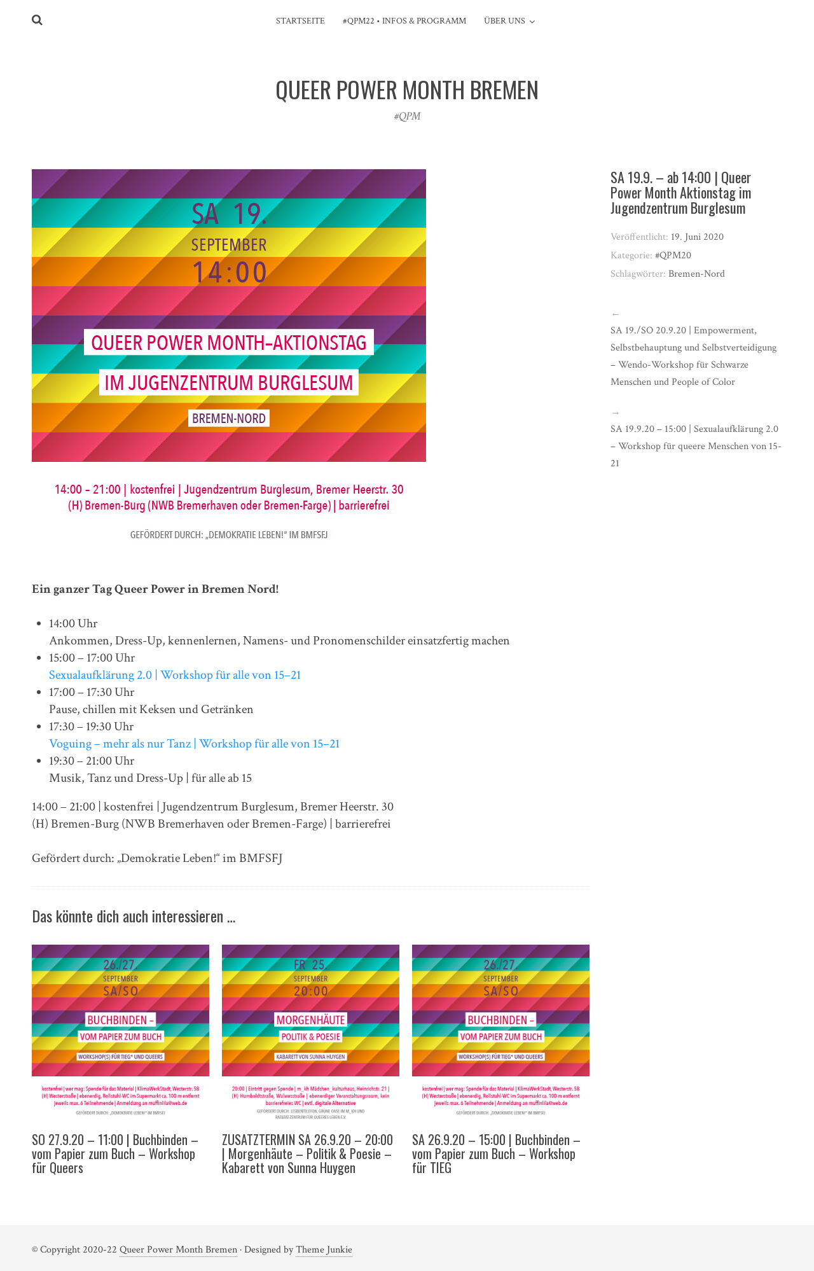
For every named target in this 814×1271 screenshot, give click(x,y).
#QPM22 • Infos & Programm (404, 21)
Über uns (504, 21)
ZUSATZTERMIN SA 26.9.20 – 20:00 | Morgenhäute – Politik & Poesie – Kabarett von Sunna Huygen (307, 1153)
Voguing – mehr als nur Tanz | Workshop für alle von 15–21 (194, 743)
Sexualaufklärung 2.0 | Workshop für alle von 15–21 (175, 675)
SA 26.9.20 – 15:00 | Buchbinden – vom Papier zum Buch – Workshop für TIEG (496, 1153)
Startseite (300, 21)
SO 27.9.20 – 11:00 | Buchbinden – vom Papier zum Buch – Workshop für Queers (115, 1153)
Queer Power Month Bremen (178, 1249)
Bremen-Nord (696, 274)
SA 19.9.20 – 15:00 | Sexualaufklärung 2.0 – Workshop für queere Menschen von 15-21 (696, 446)
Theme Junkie (324, 1249)
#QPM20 (673, 255)
